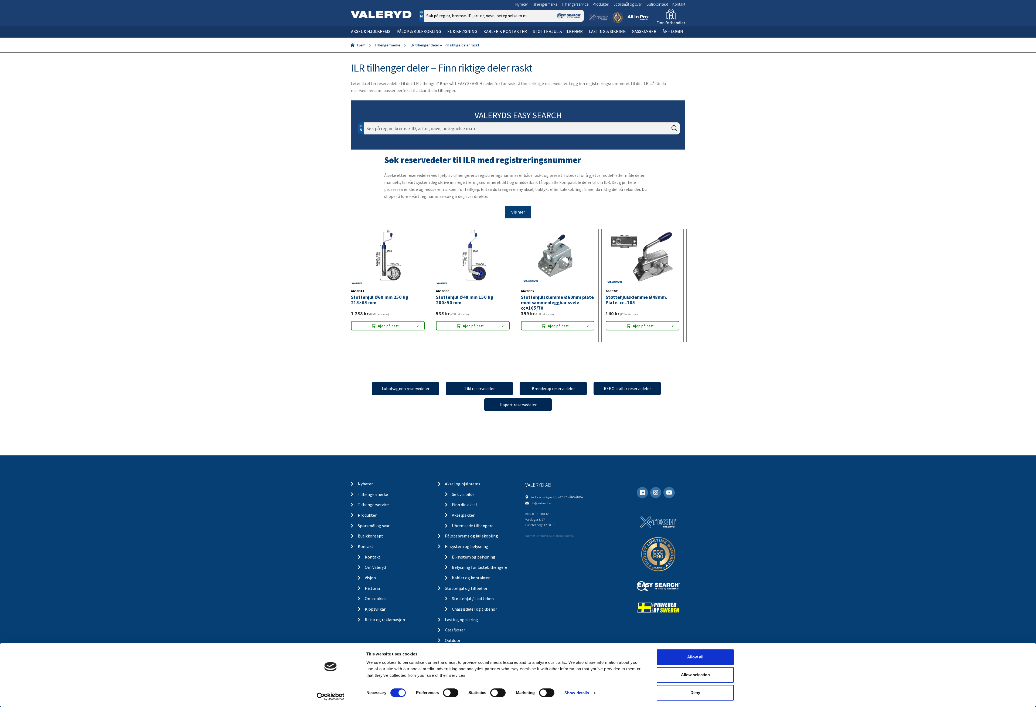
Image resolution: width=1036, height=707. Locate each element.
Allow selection (695, 674)
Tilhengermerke (544, 4)
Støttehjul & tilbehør (558, 31)
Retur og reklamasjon (385, 625)
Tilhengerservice (575, 4)
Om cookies (375, 604)
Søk (575, 38)
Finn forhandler (670, 22)
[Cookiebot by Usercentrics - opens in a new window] (330, 696)
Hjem (361, 45)
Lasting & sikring (607, 31)
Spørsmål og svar (628, 4)
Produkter (601, 4)
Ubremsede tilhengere (472, 531)
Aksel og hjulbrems (462, 489)
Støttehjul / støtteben (473, 604)
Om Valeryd (375, 573)
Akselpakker (463, 521)
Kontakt (678, 4)
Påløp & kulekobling (419, 31)
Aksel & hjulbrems (370, 31)
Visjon (370, 583)
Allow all (695, 657)
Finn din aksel (464, 510)
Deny (695, 692)
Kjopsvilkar (375, 615)
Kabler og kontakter (471, 583)
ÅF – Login (673, 31)
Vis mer (518, 212)
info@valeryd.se (540, 509)
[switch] (450, 692)
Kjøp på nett (388, 341)
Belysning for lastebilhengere (479, 573)
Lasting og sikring (461, 625)
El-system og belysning (466, 552)
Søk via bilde (463, 500)
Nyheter (521, 4)
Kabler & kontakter (505, 31)
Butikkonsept (657, 4)
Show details (576, 693)
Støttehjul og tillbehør (466, 594)
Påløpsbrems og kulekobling (471, 542)
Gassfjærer (644, 31)
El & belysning (462, 31)
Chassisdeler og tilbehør (474, 615)
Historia (372, 594)
